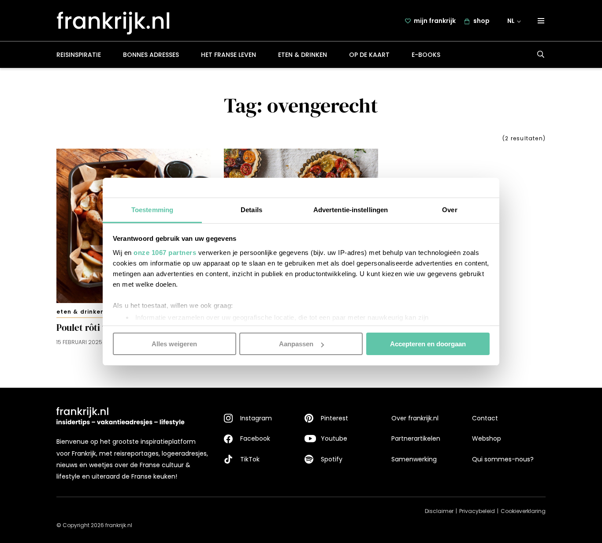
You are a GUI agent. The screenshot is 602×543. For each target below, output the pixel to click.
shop (481, 20)
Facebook (255, 438)
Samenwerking (414, 459)
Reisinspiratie (78, 54)
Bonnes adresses (151, 54)
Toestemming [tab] (152, 209)
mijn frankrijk (435, 20)
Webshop (486, 438)
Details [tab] (251, 209)
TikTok (250, 459)
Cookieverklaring (523, 511)
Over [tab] (449, 209)
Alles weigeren (174, 344)
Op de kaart (369, 54)
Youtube (334, 438)
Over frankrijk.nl (414, 418)
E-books (426, 54)
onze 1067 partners (165, 252)
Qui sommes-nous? (503, 459)
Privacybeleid (477, 511)
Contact (485, 418)
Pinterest (334, 418)
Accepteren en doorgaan (428, 344)
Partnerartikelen (415, 438)
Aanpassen (296, 344)
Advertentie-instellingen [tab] (350, 209)
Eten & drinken (302, 54)
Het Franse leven (228, 54)
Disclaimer (439, 511)
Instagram (256, 418)
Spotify (331, 459)
